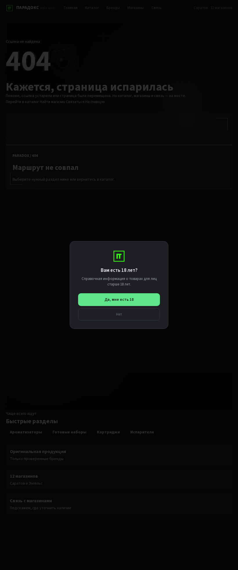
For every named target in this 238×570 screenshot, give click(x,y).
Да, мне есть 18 (119, 300)
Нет (119, 314)
